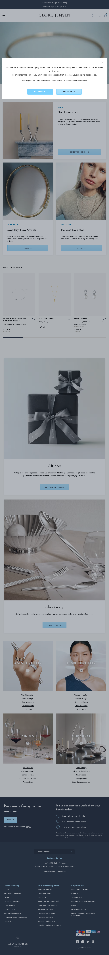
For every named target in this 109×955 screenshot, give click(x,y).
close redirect (102, 62)
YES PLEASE (69, 91)
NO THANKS (40, 91)
